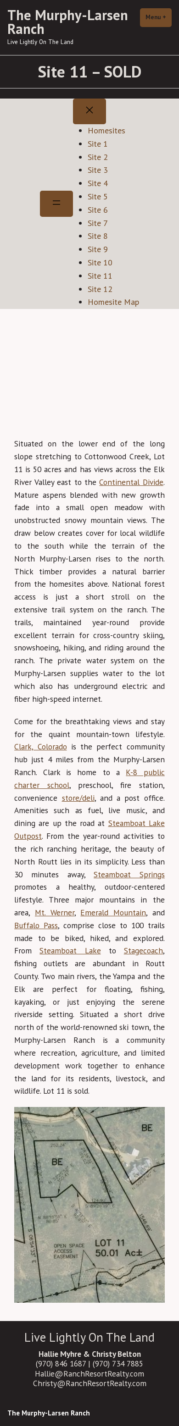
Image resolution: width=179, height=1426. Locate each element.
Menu (158, 17)
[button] (153, 339)
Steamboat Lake (70, 950)
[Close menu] (89, 112)
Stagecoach (143, 950)
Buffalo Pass (36, 925)
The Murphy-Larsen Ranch (67, 22)
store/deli (78, 798)
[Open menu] (56, 204)
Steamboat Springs (129, 874)
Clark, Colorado (40, 746)
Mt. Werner (54, 912)
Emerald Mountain (113, 912)
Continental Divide (131, 482)
